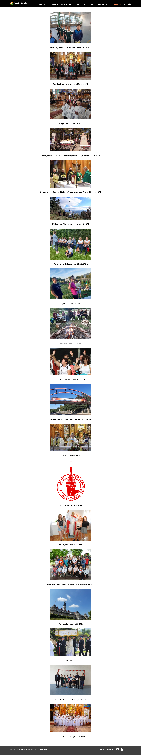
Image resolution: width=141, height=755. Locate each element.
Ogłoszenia (66, 4)
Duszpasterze (103, 4)
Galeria (116, 4)
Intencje (77, 4)
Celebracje (52, 4)
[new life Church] (19, 3)
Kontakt (127, 4)
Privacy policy (43, 749)
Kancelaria (88, 4)
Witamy (42, 4)
